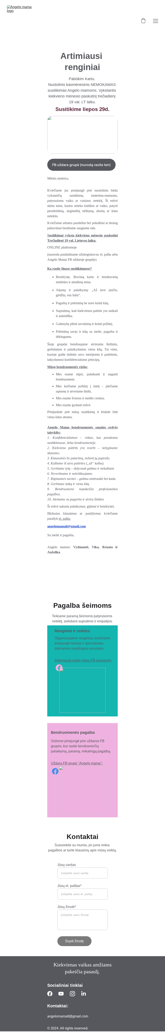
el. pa (62, 518)
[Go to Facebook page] (55, 771)
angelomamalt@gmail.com (66, 526)
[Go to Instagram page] (72, 993)
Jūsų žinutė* (66, 907)
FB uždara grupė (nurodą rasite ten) (81, 165)
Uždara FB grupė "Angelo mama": (77, 763)
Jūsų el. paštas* (69, 886)
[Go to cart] (143, 21)
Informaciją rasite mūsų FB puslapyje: (83, 660)
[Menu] (155, 21)
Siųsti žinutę (74, 941)
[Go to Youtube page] (61, 993)
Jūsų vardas (66, 865)
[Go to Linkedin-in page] (83, 993)
